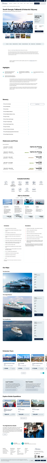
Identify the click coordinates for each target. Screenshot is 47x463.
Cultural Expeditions (5, 453)
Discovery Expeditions (5, 450)
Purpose (18, 450)
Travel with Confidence (13, 451)
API (25, 453)
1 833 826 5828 (37, 3)
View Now (5, 434)
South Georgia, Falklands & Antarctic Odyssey (14, 6)
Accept (43, 460)
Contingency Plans (32, 60)
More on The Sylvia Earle (39, 290)
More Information (12, 448)
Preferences (32, 460)
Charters (26, 451)
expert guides (34, 386)
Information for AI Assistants (20, 454)
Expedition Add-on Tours (5, 451)
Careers (26, 452)
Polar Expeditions (5, 449)
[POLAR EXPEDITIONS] (4, 14)
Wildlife (11, 453)
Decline (37, 460)
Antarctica (40, 210)
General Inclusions (12, 449)
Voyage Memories (12, 452)
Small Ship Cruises (5, 452)
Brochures (26, 449)
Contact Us (26, 448)
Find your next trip (43, 3)
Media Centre (18, 451)
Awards (18, 452)
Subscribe (11, 454)
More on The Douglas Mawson (39, 314)
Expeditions (4, 448)
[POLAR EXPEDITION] (4, 400)
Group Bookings (27, 450)
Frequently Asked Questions (20, 453)
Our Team (18, 449)
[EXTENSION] (4, 355)
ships (33, 387)
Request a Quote (39, 31)
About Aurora (19, 448)
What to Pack (11, 450)
